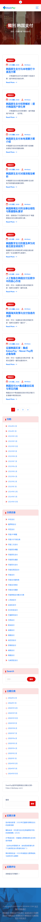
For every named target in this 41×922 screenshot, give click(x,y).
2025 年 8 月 (12, 456)
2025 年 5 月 (12, 471)
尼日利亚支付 (13, 610)
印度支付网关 (13, 585)
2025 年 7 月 (12, 461)
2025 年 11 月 (12, 441)
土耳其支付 (12, 600)
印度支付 (11, 575)
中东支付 (11, 519)
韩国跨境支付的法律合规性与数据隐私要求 (20, 210)
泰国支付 (11, 630)
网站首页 (6, 913)
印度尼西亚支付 (13, 570)
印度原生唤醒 (13, 549)
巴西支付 (11, 620)
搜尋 (7, 800)
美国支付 (11, 635)
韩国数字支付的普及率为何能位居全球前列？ (20, 245)
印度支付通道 (13, 590)
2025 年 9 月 (12, 451)
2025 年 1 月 (12, 486)
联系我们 (22, 909)
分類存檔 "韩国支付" (23, 31)
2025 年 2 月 (12, 481)
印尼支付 (11, 529)
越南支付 (11, 650)
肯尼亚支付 (12, 640)
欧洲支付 (11, 625)
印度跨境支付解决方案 (16, 595)
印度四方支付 (13, 565)
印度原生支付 (13, 554)
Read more (10, 82)
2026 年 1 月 (12, 431)
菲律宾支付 (12, 645)
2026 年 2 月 (12, 426)
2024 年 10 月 (13, 502)
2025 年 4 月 (12, 476)
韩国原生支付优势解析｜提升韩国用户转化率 (20, 105)
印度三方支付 (13, 544)
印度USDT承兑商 (14, 539)
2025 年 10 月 (13, 446)
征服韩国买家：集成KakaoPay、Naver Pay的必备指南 (19, 351)
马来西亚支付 (13, 660)
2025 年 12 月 (13, 436)
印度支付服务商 (13, 580)
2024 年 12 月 (13, 491)
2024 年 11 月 (12, 497)
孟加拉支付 (12, 605)
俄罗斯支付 (12, 524)
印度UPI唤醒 (12, 534)
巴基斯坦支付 (13, 615)
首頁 (12, 31)
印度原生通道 (13, 560)
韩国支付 (11, 60)
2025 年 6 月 (12, 466)
